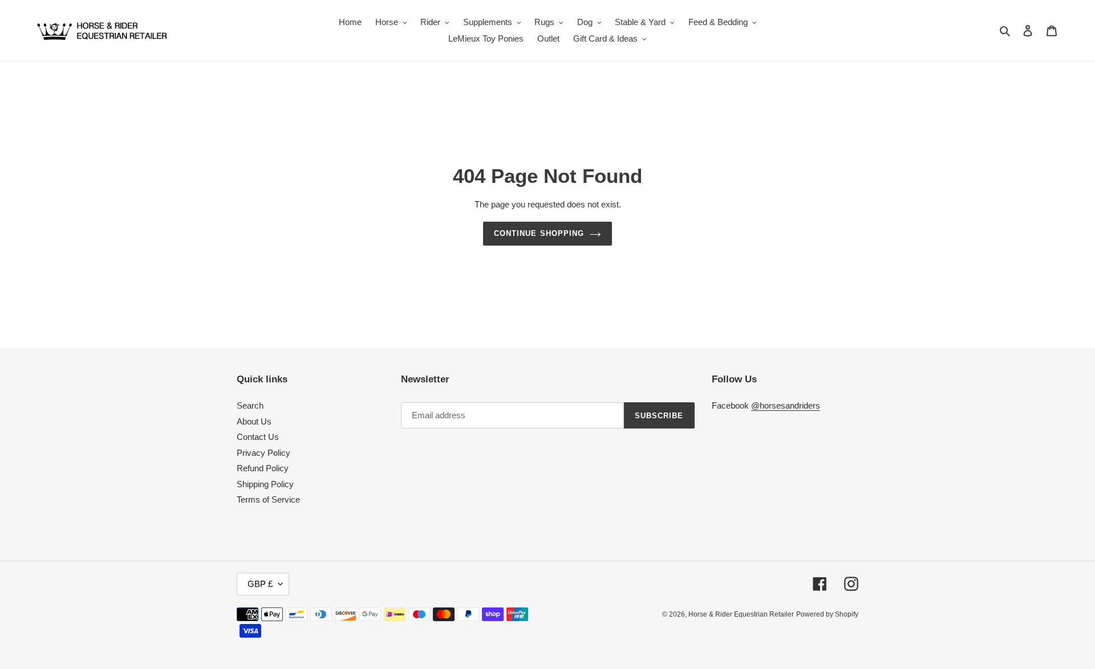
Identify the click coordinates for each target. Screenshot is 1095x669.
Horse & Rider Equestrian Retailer (741, 614)
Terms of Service (268, 499)
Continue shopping (539, 233)
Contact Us (258, 437)
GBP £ (260, 584)
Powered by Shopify (827, 614)
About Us (254, 421)
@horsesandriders (785, 405)
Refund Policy (263, 468)
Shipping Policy (265, 484)
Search (250, 405)
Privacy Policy (263, 453)
